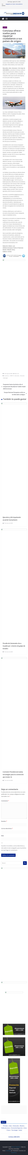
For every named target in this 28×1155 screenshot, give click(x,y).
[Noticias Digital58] (3, 19)
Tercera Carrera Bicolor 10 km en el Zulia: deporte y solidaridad (14, 4)
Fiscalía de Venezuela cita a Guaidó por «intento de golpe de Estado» (14, 646)
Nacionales (17, 375)
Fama (8, 1130)
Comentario (5, 801)
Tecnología (14, 1130)
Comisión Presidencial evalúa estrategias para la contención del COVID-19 (13, 774)
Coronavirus (6, 375)
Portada (5, 1126)
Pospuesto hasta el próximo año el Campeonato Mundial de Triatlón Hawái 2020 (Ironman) (14, 387)
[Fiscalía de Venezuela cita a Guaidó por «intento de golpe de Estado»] (14, 530)
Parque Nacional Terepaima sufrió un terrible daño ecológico (14, 393)
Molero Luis (16, 373)
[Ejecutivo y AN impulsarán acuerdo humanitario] (14, 403)
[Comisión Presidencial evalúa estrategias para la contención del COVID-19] (14, 658)
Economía (14, 1128)
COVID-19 (12, 375)
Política (4, 27)
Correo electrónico (7, 828)
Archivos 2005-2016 (14, 1137)
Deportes (19, 1128)
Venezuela (22, 375)
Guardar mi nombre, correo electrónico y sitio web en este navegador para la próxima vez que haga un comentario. (13, 848)
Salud (20, 1130)
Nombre (4, 821)
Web (2, 836)
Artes (25, 1128)
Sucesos (7, 1128)
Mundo (22, 1126)
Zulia (10, 1126)
